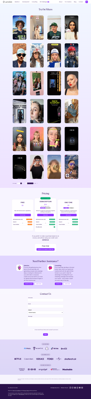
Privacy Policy (26, 390)
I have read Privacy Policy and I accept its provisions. (46, 329)
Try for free (22, 215)
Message (30, 316)
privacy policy (64, 387)
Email (29, 303)
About (60, 1)
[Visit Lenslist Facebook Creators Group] (82, 388)
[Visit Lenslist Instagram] (70, 388)
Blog (75, 1)
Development (25, 1)
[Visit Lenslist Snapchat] (75, 388)
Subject (30, 310)
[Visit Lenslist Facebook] (73, 388)
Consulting (34, 1)
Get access (68, 215)
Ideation (17, 1)
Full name (30, 297)
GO (21, 183)
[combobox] (45, 312)
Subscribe (45, 215)
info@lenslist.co (54, 387)
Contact (81, 1)
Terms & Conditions (16, 390)
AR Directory (22, 394)
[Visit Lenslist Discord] (80, 388)
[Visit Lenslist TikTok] (77, 388)
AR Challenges (43, 1)
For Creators (68, 1)
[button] (62, 312)
